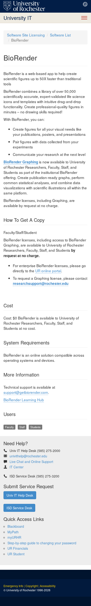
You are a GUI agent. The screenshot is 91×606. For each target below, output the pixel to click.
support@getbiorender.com (26, 392)
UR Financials (17, 548)
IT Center (17, 467)
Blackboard (15, 526)
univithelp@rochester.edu (28, 456)
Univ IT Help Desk (20, 495)
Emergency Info (13, 586)
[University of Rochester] (24, 6)
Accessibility (48, 586)
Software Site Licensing (26, 34)
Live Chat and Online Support (31, 461)
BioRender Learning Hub (24, 399)
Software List (60, 34)
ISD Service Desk (19, 508)
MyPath (13, 532)
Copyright (31, 586)
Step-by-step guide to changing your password (41, 543)
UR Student (15, 554)
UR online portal (48, 270)
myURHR (14, 537)
